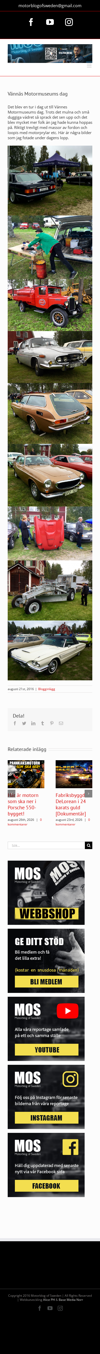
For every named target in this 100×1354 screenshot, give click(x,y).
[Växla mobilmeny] (89, 65)
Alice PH (49, 1299)
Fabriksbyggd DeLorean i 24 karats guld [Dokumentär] (71, 804)
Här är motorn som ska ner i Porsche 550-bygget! (23, 804)
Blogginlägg (46, 689)
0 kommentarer (25, 821)
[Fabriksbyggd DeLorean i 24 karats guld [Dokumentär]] (74, 773)
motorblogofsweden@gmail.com (50, 5)
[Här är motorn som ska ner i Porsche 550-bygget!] (26, 773)
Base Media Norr (71, 1299)
